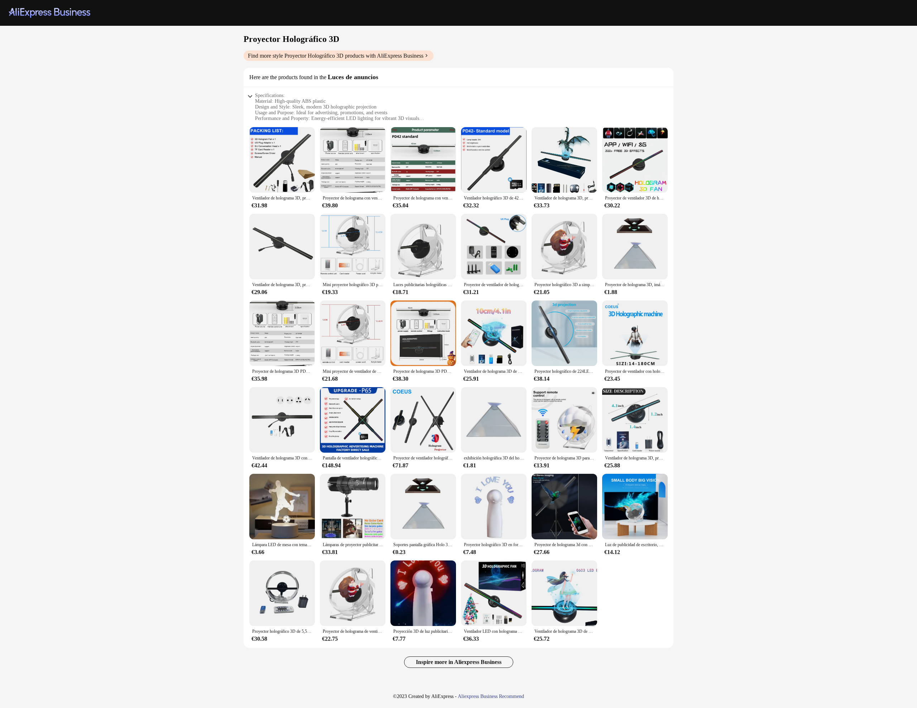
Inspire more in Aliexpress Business (458, 662)
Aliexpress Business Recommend (491, 696)
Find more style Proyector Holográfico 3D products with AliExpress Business (335, 56)
